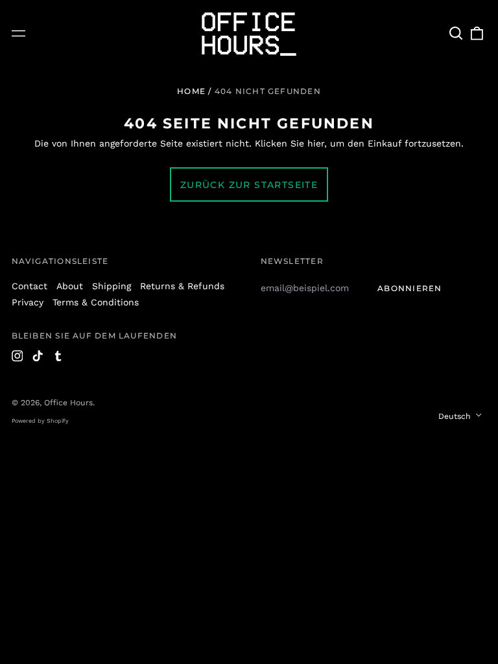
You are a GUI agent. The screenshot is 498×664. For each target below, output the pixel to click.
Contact (29, 286)
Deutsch (455, 416)
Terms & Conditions (96, 302)
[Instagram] (17, 356)
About (69, 286)
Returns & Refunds (182, 286)
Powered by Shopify (40, 421)
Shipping (111, 286)
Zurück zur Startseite (249, 185)
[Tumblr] (58, 356)
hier (315, 143)
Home (191, 91)
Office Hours (68, 402)
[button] (456, 33)
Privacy (27, 302)
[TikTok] (37, 356)
